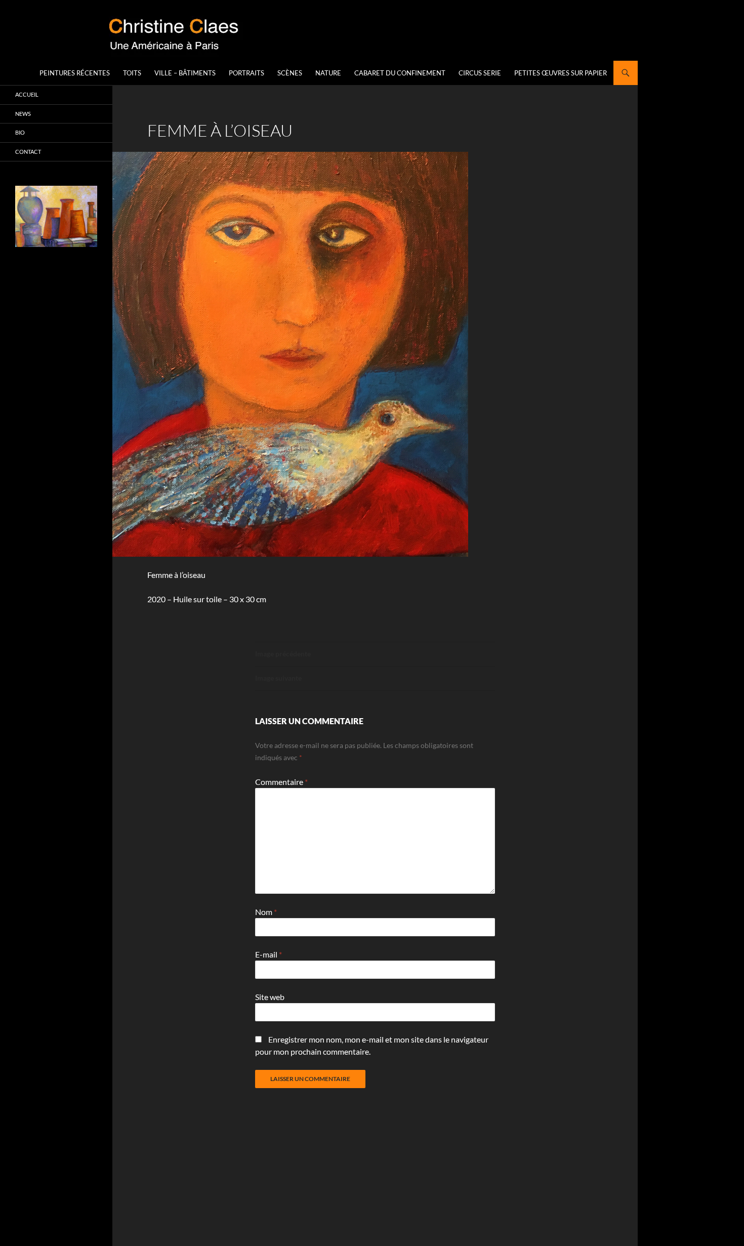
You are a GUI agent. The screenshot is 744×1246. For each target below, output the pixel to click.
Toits (132, 73)
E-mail (268, 954)
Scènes (289, 73)
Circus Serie (480, 73)
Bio (20, 132)
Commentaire (281, 781)
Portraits (246, 73)
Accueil (26, 94)
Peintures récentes (74, 73)
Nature (328, 73)
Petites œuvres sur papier (560, 73)
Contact (28, 151)
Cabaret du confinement (399, 73)
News (23, 113)
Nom (266, 912)
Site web (269, 997)
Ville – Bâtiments (185, 73)
